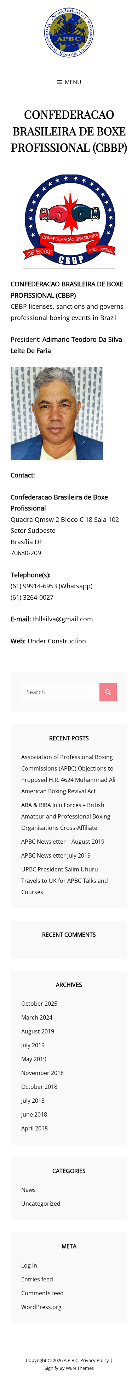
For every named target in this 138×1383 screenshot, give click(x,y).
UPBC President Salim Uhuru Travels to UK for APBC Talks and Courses (64, 880)
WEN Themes (80, 1368)
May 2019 (33, 1059)
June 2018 (34, 1114)
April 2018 (34, 1128)
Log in (29, 1265)
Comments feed (42, 1293)
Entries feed (37, 1279)
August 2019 (37, 1031)
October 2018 (39, 1087)
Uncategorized (41, 1204)
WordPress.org (41, 1307)
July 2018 (33, 1100)
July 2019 (33, 1045)
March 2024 (36, 1017)
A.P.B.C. (71, 1360)
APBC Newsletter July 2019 (56, 855)
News (28, 1190)
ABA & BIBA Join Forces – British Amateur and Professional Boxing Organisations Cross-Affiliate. (65, 816)
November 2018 (42, 1073)
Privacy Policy (94, 1360)
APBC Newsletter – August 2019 (62, 842)
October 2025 (39, 1003)
